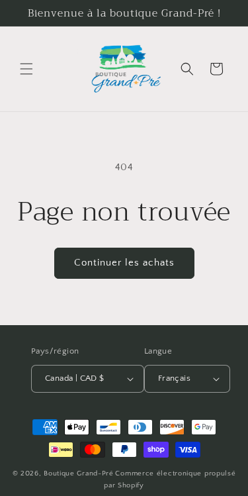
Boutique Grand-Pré (79, 473)
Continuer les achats (124, 262)
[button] (26, 68)
